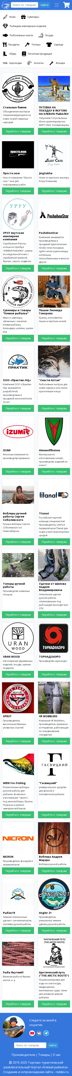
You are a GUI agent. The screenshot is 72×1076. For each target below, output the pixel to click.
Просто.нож (11, 173)
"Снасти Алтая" (50, 380)
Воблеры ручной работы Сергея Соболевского (14, 517)
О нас (57, 1055)
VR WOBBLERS (48, 716)
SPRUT (7, 716)
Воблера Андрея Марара (50, 858)
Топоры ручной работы (14, 585)
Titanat (44, 513)
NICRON (8, 856)
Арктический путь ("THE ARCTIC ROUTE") (54, 974)
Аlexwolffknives (49, 450)
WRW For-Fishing (14, 783)
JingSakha (45, 173)
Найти (44, 5)
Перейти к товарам (18, 131)
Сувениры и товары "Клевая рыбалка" (17, 311)
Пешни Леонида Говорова (50, 311)
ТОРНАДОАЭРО (50, 656)
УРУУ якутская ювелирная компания (13, 236)
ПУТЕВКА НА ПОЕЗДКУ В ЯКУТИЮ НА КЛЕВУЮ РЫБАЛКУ (54, 111)
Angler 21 (45, 913)
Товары (44, 1055)
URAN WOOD (11, 656)
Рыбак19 (9, 913)
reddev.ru (62, 1072)
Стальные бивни (14, 107)
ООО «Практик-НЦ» (17, 380)
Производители (23, 1055)
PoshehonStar (48, 233)
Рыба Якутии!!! (13, 972)
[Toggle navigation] (57, 5)
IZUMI (7, 450)
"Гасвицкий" (48, 783)
